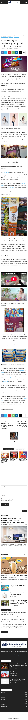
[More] (24, 52)
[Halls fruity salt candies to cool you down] (5, 588)
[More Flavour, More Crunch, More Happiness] (14, 454)
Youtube (12, 377)
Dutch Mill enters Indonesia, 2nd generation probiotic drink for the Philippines (7, 425)
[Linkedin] (16, 52)
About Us (5, 714)
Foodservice (14, 715)
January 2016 (5, 172)
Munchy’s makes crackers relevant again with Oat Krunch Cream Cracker (4, 460)
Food (5, 35)
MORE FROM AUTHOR (19, 449)
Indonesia (16, 37)
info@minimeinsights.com (17, 655)
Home (2, 35)
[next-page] (15, 465)
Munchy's (10, 409)
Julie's (6, 409)
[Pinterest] (9, 52)
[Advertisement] (14, 19)
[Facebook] (2, 52)
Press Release (4, 694)
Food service (4, 706)
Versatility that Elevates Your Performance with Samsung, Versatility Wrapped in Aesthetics (12, 520)
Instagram (5, 381)
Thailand (3, 697)
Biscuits (9, 35)
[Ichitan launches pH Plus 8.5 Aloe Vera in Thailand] (5, 681)
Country (11, 37)
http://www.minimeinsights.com (14, 442)
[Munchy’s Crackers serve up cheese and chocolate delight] (23, 454)
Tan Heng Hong (5, 48)
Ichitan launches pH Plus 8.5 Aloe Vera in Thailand (12, 619)
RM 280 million (11, 187)
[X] (5, 52)
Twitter (2, 372)
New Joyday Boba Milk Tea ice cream (14, 575)
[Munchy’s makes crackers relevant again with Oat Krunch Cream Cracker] (5, 454)
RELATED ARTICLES (8, 449)
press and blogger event (17, 96)
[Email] (20, 52)
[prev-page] (13, 465)
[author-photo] (14, 436)
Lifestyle (3, 704)
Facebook (21, 370)
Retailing (23, 714)
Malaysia (3, 692)
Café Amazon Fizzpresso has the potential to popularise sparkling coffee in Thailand (13, 613)
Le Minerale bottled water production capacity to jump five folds (21, 424)
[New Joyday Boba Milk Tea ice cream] (14, 565)
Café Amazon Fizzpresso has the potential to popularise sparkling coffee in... (18, 665)
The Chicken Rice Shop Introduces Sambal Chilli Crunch (13, 622)
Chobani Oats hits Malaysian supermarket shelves (17, 593)
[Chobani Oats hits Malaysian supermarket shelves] (5, 595)
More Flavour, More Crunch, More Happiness (14, 459)
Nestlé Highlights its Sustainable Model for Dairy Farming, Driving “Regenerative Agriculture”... (18, 602)
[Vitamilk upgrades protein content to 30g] (5, 674)
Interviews (18, 714)
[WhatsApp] (13, 52)
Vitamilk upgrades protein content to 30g (10, 616)
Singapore (3, 701)
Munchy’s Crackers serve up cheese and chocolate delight (23, 459)
